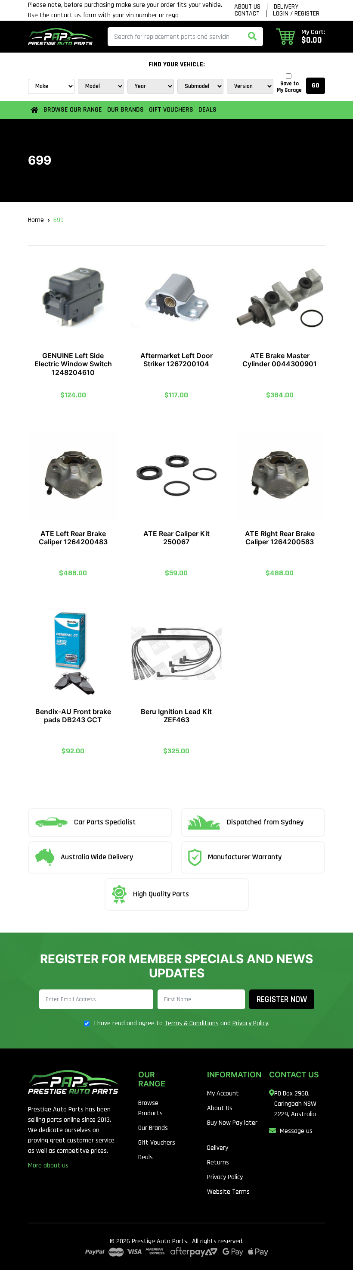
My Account (223, 1093)
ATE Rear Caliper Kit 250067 (176, 537)
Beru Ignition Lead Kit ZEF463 (176, 715)
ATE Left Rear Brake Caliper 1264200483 (73, 537)
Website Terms (228, 1191)
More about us (48, 1165)
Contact (247, 13)
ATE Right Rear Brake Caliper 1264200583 (280, 537)
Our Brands (153, 1128)
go (315, 85)
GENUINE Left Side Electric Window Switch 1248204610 (73, 363)
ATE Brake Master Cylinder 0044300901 (279, 359)
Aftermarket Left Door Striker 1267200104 (176, 359)
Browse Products (150, 1108)
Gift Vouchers (171, 109)
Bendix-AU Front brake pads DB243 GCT (73, 715)
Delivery (286, 6)
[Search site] (252, 36)
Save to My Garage (289, 87)
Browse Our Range (72, 109)
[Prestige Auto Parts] (60, 36)
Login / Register (296, 13)
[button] (300, 36)
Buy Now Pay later (232, 1122)
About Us (247, 6)
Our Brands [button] (125, 109)
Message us (296, 1131)
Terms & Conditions (191, 1023)
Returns (218, 1162)
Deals (207, 109)
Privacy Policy (250, 1023)
